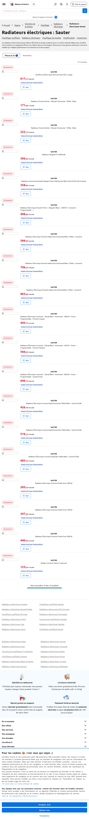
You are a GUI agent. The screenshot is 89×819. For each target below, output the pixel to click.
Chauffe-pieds (69, 38)
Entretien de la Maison (30, 25)
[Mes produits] (61, 4)
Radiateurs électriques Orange (53, 641)
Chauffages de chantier (51, 38)
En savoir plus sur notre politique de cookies (20, 784)
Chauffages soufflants (11, 38)
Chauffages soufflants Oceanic (14, 656)
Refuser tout (44, 810)
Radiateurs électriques (58, 25)
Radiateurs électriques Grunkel (53, 661)
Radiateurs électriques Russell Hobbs (17, 609)
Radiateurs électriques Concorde (54, 646)
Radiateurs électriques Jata (13, 624)
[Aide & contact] (55, 4)
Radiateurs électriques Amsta (53, 656)
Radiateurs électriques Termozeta (53, 614)
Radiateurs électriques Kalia (13, 646)
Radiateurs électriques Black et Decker (17, 661)
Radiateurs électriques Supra (13, 629)
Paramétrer (44, 816)
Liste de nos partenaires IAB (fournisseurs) (19, 796)
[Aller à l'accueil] (4, 4)
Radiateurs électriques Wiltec (53, 651)
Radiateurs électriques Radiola (51, 624)
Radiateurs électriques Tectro (14, 619)
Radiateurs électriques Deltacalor (54, 666)
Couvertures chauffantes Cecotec (53, 619)
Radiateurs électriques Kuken (14, 641)
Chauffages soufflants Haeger (51, 604)
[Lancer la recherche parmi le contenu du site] (85, 10)
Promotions (27, 55)
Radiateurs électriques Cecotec (14, 604)
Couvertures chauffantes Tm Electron (17, 651)
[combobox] (44, 10)
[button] (33, 4)
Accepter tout (44, 805)
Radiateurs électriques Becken (14, 666)
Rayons (17, 25)
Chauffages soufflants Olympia (14, 614)
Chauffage (45, 25)
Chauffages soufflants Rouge (51, 629)
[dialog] (44, 783)
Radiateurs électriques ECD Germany (54, 609)
